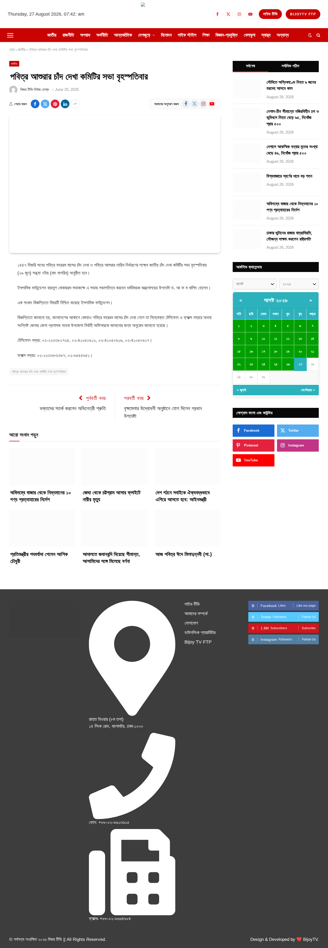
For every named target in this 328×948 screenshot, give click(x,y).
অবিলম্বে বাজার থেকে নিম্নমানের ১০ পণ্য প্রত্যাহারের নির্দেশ (40, 496)
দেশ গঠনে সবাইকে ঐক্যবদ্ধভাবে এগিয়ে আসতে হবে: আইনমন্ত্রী (183, 496)
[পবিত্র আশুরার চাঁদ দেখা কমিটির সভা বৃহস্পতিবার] (114, 184)
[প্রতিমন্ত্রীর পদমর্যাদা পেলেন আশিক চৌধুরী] (42, 528)
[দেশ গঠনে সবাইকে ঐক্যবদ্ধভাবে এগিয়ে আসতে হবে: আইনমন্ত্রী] (187, 466)
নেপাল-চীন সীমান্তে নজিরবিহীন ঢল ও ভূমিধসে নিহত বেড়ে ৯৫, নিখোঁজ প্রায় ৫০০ (292, 117)
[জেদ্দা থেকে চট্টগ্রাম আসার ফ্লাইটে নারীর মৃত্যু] (115, 466)
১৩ (300, 338)
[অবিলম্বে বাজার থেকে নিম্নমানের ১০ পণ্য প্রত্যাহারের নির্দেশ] (42, 466)
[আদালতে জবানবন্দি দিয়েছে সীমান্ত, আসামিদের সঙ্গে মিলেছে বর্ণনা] (115, 528)
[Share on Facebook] (35, 104)
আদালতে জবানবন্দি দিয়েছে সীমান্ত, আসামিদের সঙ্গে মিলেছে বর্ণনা (111, 557)
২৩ (251, 364)
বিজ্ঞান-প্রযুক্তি (227, 35)
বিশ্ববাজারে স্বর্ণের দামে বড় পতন (289, 176)
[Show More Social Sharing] (75, 104)
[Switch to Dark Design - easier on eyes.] (310, 35)
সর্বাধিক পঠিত (290, 66)
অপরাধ (85, 35)
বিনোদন (166, 35)
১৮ (275, 351)
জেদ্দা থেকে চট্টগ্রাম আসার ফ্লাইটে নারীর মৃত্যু (111, 496)
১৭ (263, 351)
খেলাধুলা (249, 35)
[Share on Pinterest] (55, 104)
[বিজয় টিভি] (164, 14)
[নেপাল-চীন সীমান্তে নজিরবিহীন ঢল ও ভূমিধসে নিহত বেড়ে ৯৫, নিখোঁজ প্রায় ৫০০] (247, 117)
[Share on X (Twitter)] (45, 104)
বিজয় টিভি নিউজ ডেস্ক (34, 89)
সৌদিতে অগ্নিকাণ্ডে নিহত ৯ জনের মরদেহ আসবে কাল (291, 85)
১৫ (239, 351)
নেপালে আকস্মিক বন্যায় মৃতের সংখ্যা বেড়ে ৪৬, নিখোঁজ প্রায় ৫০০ (291, 149)
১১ (275, 338)
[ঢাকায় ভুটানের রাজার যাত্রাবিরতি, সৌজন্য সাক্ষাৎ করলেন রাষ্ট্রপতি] (247, 239)
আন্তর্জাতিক (123, 35)
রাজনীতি (68, 35)
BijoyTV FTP (303, 14)
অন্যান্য (283, 35)
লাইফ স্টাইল (187, 35)
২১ (312, 351)
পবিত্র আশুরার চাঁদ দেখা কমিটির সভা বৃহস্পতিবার (39, 372)
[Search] (317, 35)
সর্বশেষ (250, 66)
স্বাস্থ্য (266, 35)
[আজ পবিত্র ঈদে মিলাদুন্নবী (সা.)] (187, 528)
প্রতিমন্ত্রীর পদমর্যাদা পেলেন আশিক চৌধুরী (39, 557)
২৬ (288, 364)
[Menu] (10, 35)
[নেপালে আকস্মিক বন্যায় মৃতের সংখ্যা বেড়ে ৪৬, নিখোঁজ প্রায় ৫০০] (247, 153)
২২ (239, 364)
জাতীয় (51, 35)
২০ (300, 351)
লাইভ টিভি (270, 14)
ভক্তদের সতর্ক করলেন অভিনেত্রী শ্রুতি (73, 408)
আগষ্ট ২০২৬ (276, 300)
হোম (12, 49)
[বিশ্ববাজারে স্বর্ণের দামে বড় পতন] (247, 182)
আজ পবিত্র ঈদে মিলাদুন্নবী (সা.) (184, 554)
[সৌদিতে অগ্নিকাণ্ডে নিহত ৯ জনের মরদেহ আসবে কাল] (247, 88)
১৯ (288, 351)
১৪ (312, 338)
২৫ (276, 364)
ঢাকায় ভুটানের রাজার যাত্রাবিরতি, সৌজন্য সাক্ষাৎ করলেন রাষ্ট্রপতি (289, 236)
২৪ (263, 364)
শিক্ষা (205, 35)
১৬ (251, 351)
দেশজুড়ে (144, 35)
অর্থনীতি (102, 35)
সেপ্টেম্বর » (308, 390)
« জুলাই (241, 390)
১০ (263, 338)
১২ (288, 338)
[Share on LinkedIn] (65, 104)
